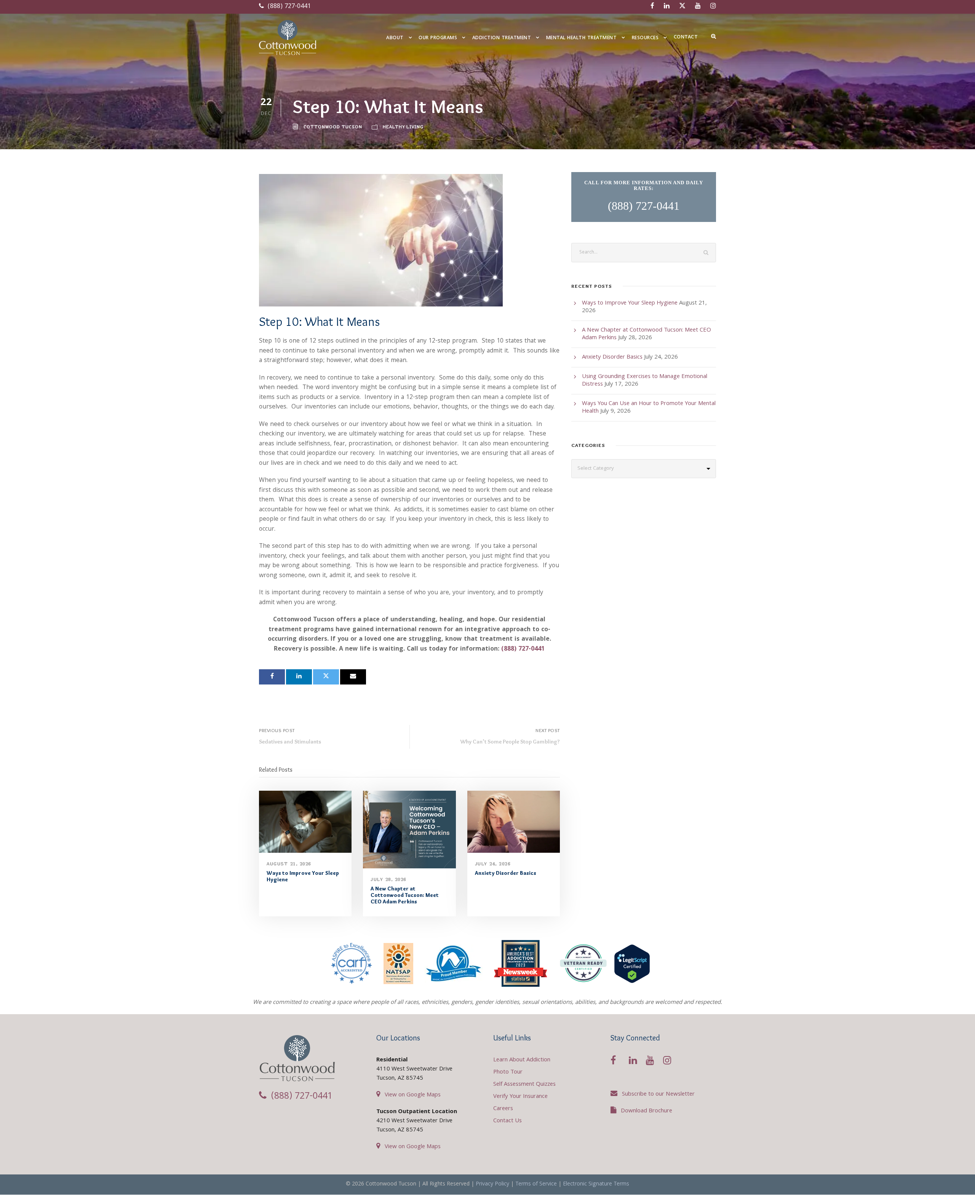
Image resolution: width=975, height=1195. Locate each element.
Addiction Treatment (501, 38)
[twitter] (682, 7)
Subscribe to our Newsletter (658, 1094)
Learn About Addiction (521, 1060)
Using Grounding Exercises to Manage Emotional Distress (644, 380)
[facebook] (652, 7)
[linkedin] (667, 7)
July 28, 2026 (388, 879)
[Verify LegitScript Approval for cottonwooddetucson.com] (632, 963)
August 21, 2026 (289, 863)
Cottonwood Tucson (333, 126)
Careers (503, 1109)
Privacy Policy (492, 1184)
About (395, 38)
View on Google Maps (413, 1095)
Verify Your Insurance (520, 1097)
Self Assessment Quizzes (524, 1085)
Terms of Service (536, 1184)
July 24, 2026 (493, 863)
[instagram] (713, 7)
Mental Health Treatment (581, 38)
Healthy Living (403, 126)
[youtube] (698, 7)
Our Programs (438, 38)
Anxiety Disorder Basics (505, 873)
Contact (686, 37)
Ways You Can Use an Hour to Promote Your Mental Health (649, 407)
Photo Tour (508, 1072)
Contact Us (507, 1121)
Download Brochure (646, 1111)
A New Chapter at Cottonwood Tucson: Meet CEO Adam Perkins (405, 895)
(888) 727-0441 (288, 7)
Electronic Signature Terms (596, 1184)
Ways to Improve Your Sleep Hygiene (303, 876)
